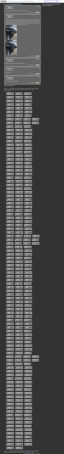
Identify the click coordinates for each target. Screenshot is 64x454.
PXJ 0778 (28, 433)
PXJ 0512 (18, 119)
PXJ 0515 (9, 123)
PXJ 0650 (28, 280)
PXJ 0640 (19, 269)
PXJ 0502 (10, 108)
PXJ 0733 (27, 379)
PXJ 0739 (28, 386)
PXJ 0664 (19, 298)
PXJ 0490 (10, 94)
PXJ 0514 (35, 119)
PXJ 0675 (10, 313)
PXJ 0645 (10, 276)
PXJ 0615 (26, 240)
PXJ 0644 (28, 273)
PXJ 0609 (10, 236)
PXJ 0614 (18, 240)
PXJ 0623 (27, 247)
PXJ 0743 (10, 393)
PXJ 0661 (18, 295)
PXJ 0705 (10, 349)
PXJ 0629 (28, 254)
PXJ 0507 (28, 112)
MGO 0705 (9, 60)
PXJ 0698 (28, 338)
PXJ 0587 (28, 207)
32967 (5, 89)
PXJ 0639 (10, 269)
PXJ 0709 (19, 353)
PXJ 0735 (19, 382)
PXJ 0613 (9, 240)
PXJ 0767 (10, 422)
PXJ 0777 (19, 433)
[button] (60, 1)
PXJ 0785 (10, 444)
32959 (18, 88)
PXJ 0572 (27, 189)
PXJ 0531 (9, 141)
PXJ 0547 (19, 159)
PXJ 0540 (10, 152)
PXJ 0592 (18, 214)
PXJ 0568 (19, 185)
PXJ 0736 (28, 382)
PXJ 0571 (18, 189)
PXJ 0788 (10, 448)
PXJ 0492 (27, 94)
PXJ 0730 (28, 375)
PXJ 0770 (10, 426)
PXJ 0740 (10, 389)
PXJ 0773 (10, 430)
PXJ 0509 (19, 116)
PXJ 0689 (28, 327)
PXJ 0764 (10, 419)
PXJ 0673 (19, 309)
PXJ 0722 (10, 368)
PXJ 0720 (18, 364)
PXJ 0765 (19, 419)
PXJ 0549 (10, 163)
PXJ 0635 (28, 262)
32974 (24, 89)
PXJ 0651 (9, 284)
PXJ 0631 (18, 258)
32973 (21, 89)
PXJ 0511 (10, 119)
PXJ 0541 (18, 152)
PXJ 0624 (10, 251)
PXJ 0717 (26, 360)
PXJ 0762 (18, 415)
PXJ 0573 (10, 192)
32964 (32, 88)
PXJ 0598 (19, 221)
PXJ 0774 (19, 430)
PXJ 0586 (19, 207)
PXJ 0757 (28, 408)
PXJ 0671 (27, 305)
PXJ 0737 (10, 386)
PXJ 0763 (27, 415)
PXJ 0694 (19, 335)
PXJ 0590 (28, 211)
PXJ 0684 (10, 324)
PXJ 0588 (10, 211)
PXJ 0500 (19, 105)
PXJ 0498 (28, 101)
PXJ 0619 (26, 243)
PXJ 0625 (19, 251)
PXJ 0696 (10, 338)
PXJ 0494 (19, 97)
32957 (13, 88)
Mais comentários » (9, 85)
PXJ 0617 (9, 243)
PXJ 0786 (19, 444)
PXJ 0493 (10, 97)
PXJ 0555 (10, 170)
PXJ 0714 (35, 357)
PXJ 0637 (19, 265)
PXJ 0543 (10, 156)
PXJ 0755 (10, 408)
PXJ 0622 (18, 247)
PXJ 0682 (18, 320)
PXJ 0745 (28, 393)
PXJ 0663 (10, 298)
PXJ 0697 (19, 338)
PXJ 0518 (35, 123)
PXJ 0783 (19, 441)
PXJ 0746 (10, 397)
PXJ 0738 (19, 386)
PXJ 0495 (28, 97)
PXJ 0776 (10, 433)
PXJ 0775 (28, 430)
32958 (16, 88)
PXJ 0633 (10, 262)
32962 (26, 88)
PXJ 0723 (19, 368)
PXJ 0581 (27, 200)
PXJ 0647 (28, 276)
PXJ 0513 (26, 119)
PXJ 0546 (10, 159)
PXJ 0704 (28, 346)
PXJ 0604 (19, 229)
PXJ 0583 (19, 203)
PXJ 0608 (28, 232)
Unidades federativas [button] (13, 1)
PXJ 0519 (9, 127)
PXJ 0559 (19, 174)
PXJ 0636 (10, 265)
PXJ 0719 (9, 364)
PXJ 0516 (18, 123)
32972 (18, 89)
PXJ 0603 (10, 229)
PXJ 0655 (19, 287)
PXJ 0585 (10, 207)
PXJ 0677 (28, 313)
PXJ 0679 (19, 316)
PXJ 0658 (19, 291)
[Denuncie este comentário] (27, 12)
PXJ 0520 (18, 127)
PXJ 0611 (27, 236)
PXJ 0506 (19, 112)
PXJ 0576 (10, 196)
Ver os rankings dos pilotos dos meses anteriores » (51, 4)
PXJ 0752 (10, 404)
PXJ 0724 (28, 368)
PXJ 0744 (19, 393)
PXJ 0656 (28, 287)
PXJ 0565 (19, 181)
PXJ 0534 (10, 145)
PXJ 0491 (18, 94)
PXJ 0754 (28, 404)
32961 (24, 88)
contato (38, 453)
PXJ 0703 (19, 346)
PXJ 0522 (10, 130)
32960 (21, 88)
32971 (16, 89)
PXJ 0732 (18, 379)
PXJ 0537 (10, 148)
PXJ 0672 (10, 309)
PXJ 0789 (19, 448)
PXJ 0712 (18, 357)
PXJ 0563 (27, 178)
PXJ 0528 (10, 137)
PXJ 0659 (28, 291)
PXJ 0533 (27, 141)
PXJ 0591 (9, 214)
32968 (8, 89)
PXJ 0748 (28, 397)
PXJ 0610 (18, 236)
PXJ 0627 (10, 254)
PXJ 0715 (9, 360)
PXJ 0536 (28, 145)
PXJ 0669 (10, 305)
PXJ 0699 (10, 342)
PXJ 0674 (28, 309)
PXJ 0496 (10, 101)
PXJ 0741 (18, 389)
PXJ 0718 (35, 360)
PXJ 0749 (10, 400)
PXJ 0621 (9, 247)
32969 (10, 89)
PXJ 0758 (10, 411)
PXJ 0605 (28, 229)
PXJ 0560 (28, 174)
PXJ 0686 (28, 324)
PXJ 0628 (19, 254)
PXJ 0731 (9, 379)
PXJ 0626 (28, 251)
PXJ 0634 (19, 262)
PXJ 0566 (28, 181)
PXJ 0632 (27, 258)
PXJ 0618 (18, 243)
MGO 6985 (9, 69)
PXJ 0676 (19, 313)
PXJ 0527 (28, 134)
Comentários (21, 1)
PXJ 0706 (19, 349)
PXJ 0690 (10, 331)
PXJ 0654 (10, 287)
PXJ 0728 (10, 375)
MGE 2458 (9, 8)
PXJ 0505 (10, 112)
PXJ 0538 (19, 148)
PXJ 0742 (27, 389)
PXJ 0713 (26, 357)
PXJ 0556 (19, 170)
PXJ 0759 (19, 411)
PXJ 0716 (18, 360)
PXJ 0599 (28, 221)
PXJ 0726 (19, 371)
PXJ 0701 (27, 342)
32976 (29, 89)
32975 (26, 89)
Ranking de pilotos (29, 1)
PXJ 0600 (10, 225)
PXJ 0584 (28, 203)
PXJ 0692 (27, 331)
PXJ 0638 (28, 265)
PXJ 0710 (27, 353)
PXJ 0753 (19, 404)
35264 (33, 89)
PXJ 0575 (28, 192)
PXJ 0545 (28, 156)
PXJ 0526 (19, 134)
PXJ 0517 (26, 123)
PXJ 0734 (10, 382)
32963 (29, 88)
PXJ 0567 (10, 185)
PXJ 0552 (10, 167)
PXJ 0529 (19, 137)
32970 (13, 89)
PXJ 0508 (10, 116)
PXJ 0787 (28, 444)
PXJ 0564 (10, 181)
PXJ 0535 (19, 145)
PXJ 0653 (27, 284)
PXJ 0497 (19, 101)
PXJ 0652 (18, 284)
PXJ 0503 (19, 108)
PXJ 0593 (27, 214)
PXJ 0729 (19, 375)
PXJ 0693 (10, 335)
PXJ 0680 (28, 316)
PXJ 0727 (28, 371)
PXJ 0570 (10, 189)
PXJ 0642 (10, 273)
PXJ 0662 (27, 295)
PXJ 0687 (10, 327)
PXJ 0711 (10, 357)
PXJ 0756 (19, 408)
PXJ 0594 (10, 218)
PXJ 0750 (19, 400)
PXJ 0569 (28, 185)
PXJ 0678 (10, 316)
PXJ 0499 (10, 105)
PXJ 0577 (19, 196)
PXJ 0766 (28, 419)
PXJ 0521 (27, 127)
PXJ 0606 (10, 232)
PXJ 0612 (35, 236)
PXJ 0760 (28, 411)
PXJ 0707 (28, 349)
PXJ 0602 (27, 225)
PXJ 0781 (27, 437)
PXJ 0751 (27, 400)
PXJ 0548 (28, 159)
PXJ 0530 (28, 137)
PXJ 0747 (19, 397)
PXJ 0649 (19, 280)
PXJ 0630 (10, 258)
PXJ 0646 (19, 276)
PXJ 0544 (19, 156)
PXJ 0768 (19, 422)
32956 (10, 88)
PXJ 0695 (28, 335)
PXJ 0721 (27, 364)
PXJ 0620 (35, 243)
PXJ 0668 (28, 302)
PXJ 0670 (19, 305)
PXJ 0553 (19, 167)
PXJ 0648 (10, 280)
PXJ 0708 (10, 353)
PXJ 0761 (9, 415)
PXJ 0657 (10, 291)
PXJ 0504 (28, 108)
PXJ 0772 (27, 426)
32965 (34, 88)
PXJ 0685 (19, 324)
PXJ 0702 (10, 346)
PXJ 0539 (28, 148)
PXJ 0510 (27, 116)
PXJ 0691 (18, 331)
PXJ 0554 (28, 167)
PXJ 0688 (19, 327)
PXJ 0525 (10, 134)
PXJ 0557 (28, 170)
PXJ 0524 (28, 130)
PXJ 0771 (18, 426)
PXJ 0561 (9, 178)
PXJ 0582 (10, 203)
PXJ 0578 (28, 196)
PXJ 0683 (27, 320)
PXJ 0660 (10, 295)
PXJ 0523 (19, 130)
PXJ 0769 (28, 422)
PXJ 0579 (10, 200)
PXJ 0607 (19, 232)
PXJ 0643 (19, 273)
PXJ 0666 (10, 302)
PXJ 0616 (35, 240)
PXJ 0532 (18, 141)
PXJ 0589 (19, 211)
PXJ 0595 (19, 218)
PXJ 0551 (27, 163)
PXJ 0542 (27, 152)
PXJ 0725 (10, 371)
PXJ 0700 (19, 342)
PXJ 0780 (19, 437)
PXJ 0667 (19, 302)
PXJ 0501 (27, 105)
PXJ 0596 (28, 218)
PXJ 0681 (9, 320)
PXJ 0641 (27, 269)
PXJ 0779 (10, 437)
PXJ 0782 (10, 441)
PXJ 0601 (18, 225)
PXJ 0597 (10, 221)
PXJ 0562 (18, 178)
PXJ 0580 (19, 200)
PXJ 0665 (28, 298)
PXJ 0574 (19, 192)
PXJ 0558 (10, 174)
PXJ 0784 (28, 441)
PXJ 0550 (19, 163)
